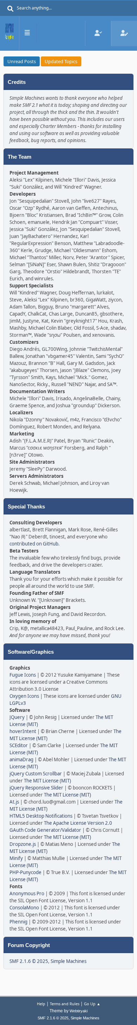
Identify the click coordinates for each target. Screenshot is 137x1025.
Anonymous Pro (26, 893)
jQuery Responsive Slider (36, 788)
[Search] (10, 8)
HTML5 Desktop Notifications (40, 816)
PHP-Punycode (25, 872)
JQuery (17, 717)
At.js (14, 802)
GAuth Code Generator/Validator (45, 830)
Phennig (18, 922)
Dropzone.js (22, 844)
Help (41, 1003)
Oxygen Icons (24, 696)
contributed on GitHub (33, 544)
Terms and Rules (64, 1003)
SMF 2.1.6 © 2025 (28, 961)
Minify (16, 858)
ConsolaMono (24, 907)
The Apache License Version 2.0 (78, 823)
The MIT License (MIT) (47, 780)
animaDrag (21, 759)
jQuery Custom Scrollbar (35, 773)
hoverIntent (22, 731)
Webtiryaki (78, 1011)
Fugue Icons (22, 675)
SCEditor (18, 745)
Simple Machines (68, 961)
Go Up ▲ (92, 1003)
